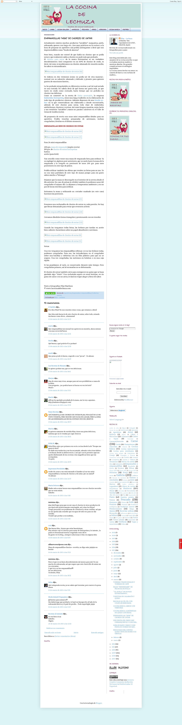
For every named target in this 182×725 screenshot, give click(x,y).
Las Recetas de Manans (57, 366)
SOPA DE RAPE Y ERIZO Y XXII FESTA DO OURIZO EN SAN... (124, 626)
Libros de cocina (128, 486)
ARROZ (94, 29)
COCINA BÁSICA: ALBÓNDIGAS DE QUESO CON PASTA (124, 612)
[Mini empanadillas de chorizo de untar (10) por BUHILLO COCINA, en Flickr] (63, 131)
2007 (114, 659)
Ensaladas (131, 466)
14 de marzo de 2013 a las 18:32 (59, 575)
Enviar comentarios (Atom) (65, 636)
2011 (113, 647)
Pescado (125, 499)
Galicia (120, 475)
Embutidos (119, 464)
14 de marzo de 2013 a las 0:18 (59, 496)
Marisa (51, 429)
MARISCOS (75, 29)
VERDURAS (102, 29)
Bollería (112, 434)
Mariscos (127, 488)
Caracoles (130, 439)
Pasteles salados (127, 497)
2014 (113, 547)
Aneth (50, 353)
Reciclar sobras (127, 511)
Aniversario (125, 430)
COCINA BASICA (114, 29)
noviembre (118, 556)
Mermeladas (131, 491)
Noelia (50, 341)
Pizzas (123, 502)
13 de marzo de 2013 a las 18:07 (59, 422)
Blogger (99, 703)
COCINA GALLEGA (63, 29)
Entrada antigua (97, 633)
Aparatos (134, 430)
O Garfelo (52, 307)
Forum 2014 (132, 470)
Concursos (131, 453)
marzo (116, 579)
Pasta (112, 497)
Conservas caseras (115, 457)
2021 (113, 532)
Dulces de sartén (127, 462)
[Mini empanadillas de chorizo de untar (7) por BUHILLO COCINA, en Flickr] (63, 137)
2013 (113, 550)
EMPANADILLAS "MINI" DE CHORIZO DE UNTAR (123, 616)
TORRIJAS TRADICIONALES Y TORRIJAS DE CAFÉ (124, 583)
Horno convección (123, 482)
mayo (116, 574)
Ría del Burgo (134, 513)
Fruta (125, 472)
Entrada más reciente (53, 633)
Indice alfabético (128, 484)
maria (50, 326)
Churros (124, 446)
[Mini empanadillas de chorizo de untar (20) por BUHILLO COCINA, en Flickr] (63, 212)
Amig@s (132, 428)
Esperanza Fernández (56, 469)
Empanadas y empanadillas (81, 293)
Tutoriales (131, 520)
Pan (124, 495)
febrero (117, 637)
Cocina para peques (116, 453)
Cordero (126, 457)
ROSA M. (51, 443)
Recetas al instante (55, 614)
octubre (117, 559)
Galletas (135, 475)
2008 (114, 656)
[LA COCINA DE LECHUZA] (115, 376)
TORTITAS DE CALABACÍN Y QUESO (123, 597)
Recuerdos (113, 513)
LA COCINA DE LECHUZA (115, 360)
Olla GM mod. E (114, 495)
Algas (124, 428)
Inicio (76, 633)
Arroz (130, 432)
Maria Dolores (53, 485)
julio (115, 568)
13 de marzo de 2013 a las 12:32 (59, 334)
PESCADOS (85, 29)
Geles (50, 582)
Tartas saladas (119, 520)
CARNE (52, 29)
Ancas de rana (113, 430)
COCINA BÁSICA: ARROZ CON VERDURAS (124, 607)
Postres (112, 504)
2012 (113, 644)
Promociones (115, 509)
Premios (124, 504)
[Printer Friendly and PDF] (50, 293)
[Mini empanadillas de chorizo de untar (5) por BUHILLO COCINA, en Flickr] (63, 241)
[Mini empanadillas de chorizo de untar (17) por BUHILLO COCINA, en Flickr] (63, 199)
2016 (113, 541)
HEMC (132, 480)
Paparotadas (132, 495)
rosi (49, 525)
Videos (123, 524)
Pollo (131, 502)
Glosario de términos (119, 478)
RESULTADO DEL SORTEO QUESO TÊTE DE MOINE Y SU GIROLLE (124, 631)
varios (111, 522)
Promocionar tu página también (116, 378)
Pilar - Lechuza (59, 297)
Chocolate (113, 447)
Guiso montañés (85, 96)
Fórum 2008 (113, 470)
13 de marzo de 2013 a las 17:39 (59, 405)
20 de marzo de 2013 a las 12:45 (59, 624)
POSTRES (126, 29)
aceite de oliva (114, 428)
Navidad (112, 493)
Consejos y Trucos (127, 455)
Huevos (112, 484)
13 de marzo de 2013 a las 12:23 (59, 319)
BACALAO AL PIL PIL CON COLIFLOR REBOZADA (122, 602)
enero (116, 640)
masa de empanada (59, 147)
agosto (116, 565)
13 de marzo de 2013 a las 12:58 (59, 346)
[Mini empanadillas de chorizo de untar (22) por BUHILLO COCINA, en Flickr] (63, 222)
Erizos (111, 468)
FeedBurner (128, 400)
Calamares (125, 436)
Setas (111, 518)
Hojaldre (112, 482)
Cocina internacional (129, 449)
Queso (112, 511)
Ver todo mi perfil (116, 53)
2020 (114, 535)
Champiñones (129, 444)
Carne (134, 441)
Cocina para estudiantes (123, 451)
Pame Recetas (53, 412)
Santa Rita (132, 515)
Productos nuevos (127, 507)
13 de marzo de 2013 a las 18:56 (59, 437)
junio (116, 571)
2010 (114, 650)
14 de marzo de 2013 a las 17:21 (59, 552)
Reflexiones (124, 513)
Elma (111, 464)
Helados (125, 480)
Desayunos (113, 462)
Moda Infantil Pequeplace (58, 597)
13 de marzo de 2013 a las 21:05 (59, 462)
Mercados (121, 491)
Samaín (124, 515)
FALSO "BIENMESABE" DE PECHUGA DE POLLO (123, 588)
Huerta (134, 482)
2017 (113, 538)
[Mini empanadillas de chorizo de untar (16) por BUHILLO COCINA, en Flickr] (63, 72)
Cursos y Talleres (129, 460)
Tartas (135, 518)
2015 (113, 544)
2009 (114, 653)
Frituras (113, 472)
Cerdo (118, 444)
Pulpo (132, 509)
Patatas (112, 500)
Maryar (51, 378)
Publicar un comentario (55, 628)
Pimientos (113, 502)
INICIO (45, 29)
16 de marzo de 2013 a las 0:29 (59, 607)
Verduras (122, 522)
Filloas (131, 468)
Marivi (50, 397)
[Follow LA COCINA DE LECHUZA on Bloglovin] (117, 411)
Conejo (112, 455)
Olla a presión (124, 493)
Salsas (114, 515)
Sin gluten (119, 517)
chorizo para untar (55, 59)
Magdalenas (113, 488)
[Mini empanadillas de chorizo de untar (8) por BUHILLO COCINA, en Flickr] (63, 235)
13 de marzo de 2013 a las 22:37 (59, 479)
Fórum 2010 (122, 470)
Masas (111, 491)
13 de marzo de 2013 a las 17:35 (59, 390)
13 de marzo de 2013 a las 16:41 (59, 371)
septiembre (118, 562)
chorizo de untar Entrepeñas (65, 149)
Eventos (121, 468)
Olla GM (133, 493)
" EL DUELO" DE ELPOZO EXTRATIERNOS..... (122, 592)
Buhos (124, 434)
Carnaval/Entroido (116, 441)
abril (116, 577)
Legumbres (113, 486)
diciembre (118, 553)
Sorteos (127, 518)
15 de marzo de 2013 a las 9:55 (59, 590)
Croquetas (115, 460)
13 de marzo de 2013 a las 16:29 (59, 359)
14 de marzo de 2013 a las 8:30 (59, 538)
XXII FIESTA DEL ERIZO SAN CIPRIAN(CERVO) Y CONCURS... (125, 621)
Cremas (135, 457)
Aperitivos (67, 293)
